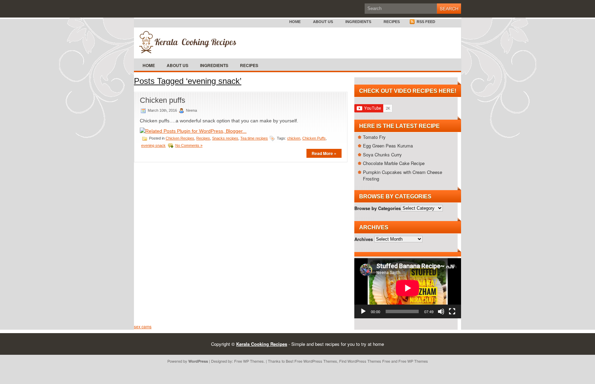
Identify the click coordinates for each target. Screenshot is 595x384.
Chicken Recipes (180, 138)
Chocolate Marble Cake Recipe (394, 163)
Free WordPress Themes (315, 361)
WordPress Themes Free (368, 361)
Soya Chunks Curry (382, 154)
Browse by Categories (377, 208)
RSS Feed (425, 22)
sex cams (143, 326)
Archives (363, 238)
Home (295, 22)
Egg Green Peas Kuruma (388, 145)
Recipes (392, 22)
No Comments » (188, 145)
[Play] (363, 311)
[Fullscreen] (452, 311)
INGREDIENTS (358, 22)
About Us (323, 22)
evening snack (153, 145)
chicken (293, 138)
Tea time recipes (254, 138)
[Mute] (441, 311)
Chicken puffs (162, 100)
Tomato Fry (374, 137)
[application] (407, 288)
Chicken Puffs (314, 138)
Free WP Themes (249, 361)
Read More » (324, 153)
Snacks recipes (225, 138)
